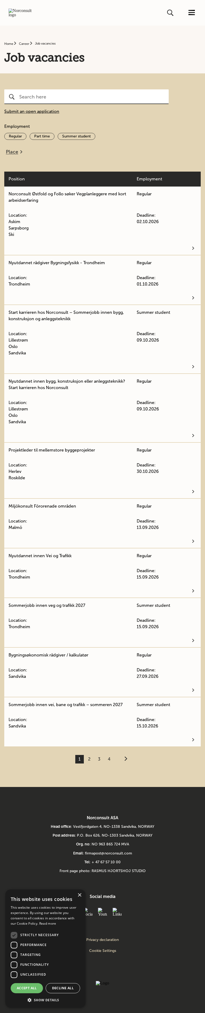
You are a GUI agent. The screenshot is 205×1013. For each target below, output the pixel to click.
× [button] (79, 895)
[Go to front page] (22, 13)
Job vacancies (45, 43)
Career (24, 44)
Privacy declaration (102, 940)
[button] (45, 999)
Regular (15, 136)
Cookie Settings (102, 950)
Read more (47, 923)
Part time (42, 136)
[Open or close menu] (191, 13)
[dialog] (45, 948)
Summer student (76, 136)
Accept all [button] (27, 988)
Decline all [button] (63, 988)
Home (9, 44)
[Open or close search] (170, 12)
